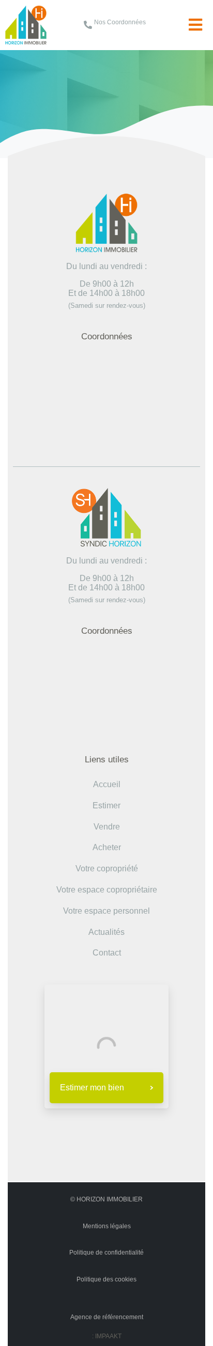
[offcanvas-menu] (195, 25)
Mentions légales (107, 1226)
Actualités (106, 932)
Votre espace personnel (106, 910)
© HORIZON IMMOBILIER (106, 1199)
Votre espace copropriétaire (106, 889)
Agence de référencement (106, 1317)
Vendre (107, 826)
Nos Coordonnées (120, 22)
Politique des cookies (106, 1279)
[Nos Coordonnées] (88, 25)
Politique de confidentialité (106, 1252)
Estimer (106, 805)
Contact (107, 952)
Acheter (107, 847)
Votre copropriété (106, 868)
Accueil (47, 75)
